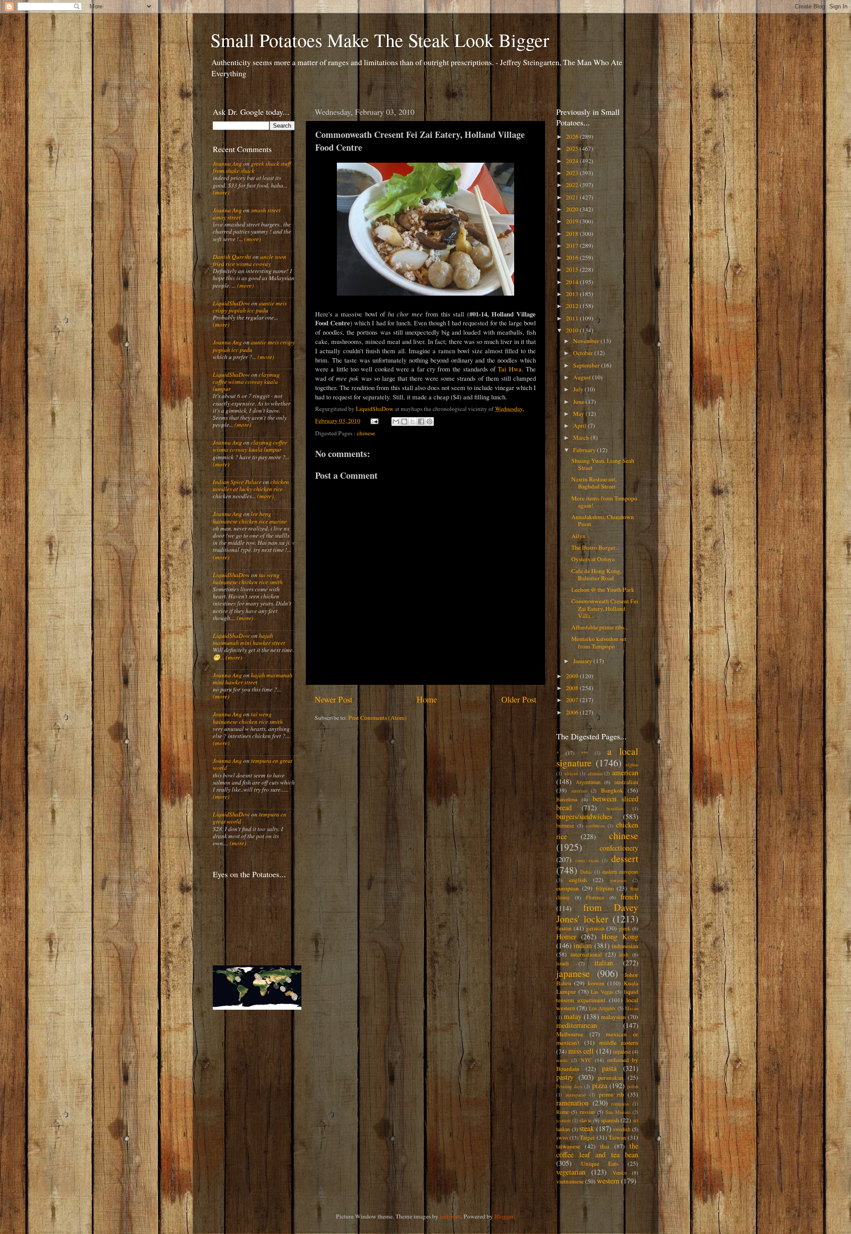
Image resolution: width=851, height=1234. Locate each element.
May (579, 414)
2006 (573, 712)
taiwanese (568, 1146)
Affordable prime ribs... (599, 627)
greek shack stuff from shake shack (252, 167)
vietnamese (570, 1181)
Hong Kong (619, 936)
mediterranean (576, 1025)
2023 (573, 173)
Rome (562, 1111)
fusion (564, 928)
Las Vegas (602, 991)
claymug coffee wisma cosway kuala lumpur (246, 382)
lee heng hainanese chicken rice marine (250, 517)
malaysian (613, 1017)
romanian (620, 1104)
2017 (573, 246)
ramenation (572, 1103)
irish (623, 954)
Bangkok (612, 790)
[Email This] (395, 421)
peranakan (610, 1078)
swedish (621, 1128)
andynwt (450, 1216)
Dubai (586, 872)
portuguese (576, 1095)
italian (603, 963)
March (581, 437)
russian (587, 1111)
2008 (573, 688)
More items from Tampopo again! (604, 501)
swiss (562, 1137)
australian (626, 782)
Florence (595, 897)
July (579, 389)
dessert (624, 858)
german (595, 928)
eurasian (618, 880)
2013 (573, 294)
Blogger (504, 1216)
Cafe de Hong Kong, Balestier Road (596, 574)
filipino (605, 888)
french (629, 897)
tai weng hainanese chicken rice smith (248, 578)
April (580, 426)
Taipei (587, 1137)
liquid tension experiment (597, 996)
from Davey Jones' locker (597, 913)
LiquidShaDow (231, 303)
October (583, 353)
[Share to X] (412, 421)
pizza (599, 1085)
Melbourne (569, 1034)
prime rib (611, 1094)
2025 (573, 148)
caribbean (595, 826)
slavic (585, 1120)
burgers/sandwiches (584, 816)
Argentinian (588, 781)
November (587, 341)
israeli (562, 963)
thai (604, 1146)
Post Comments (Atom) (377, 718)
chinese (366, 433)
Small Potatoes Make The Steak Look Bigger (380, 39)
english (578, 880)
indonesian (625, 946)
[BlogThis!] (404, 421)
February (585, 450)
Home (427, 699)
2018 (573, 234)
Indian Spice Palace (237, 482)
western (608, 1181)
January (583, 661)
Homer (566, 936)
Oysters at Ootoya (593, 559)
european (567, 888)
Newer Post (333, 699)
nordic (562, 1060)
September (587, 365)
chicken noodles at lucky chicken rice (251, 485)
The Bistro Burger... (595, 547)
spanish (610, 1120)
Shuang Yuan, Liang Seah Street (602, 464)
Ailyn (578, 536)
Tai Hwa (509, 368)
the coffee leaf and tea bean (597, 1150)
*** (584, 753)
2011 (573, 318)
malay (573, 1016)
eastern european (620, 871)
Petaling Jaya (569, 1086)
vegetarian (571, 1172)
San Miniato (617, 1112)
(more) (221, 192)
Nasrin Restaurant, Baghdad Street (594, 482)
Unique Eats (600, 1164)
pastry (565, 1077)
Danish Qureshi (232, 257)
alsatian (595, 773)
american (625, 772)
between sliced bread (597, 803)
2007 (573, 700)
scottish (563, 1120)
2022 (573, 185)
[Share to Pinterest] (429, 421)
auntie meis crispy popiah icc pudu (250, 306)
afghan (631, 764)
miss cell (581, 1051)
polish (632, 1086)
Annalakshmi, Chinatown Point (602, 520)
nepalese (622, 1051)
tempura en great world (253, 764)
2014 (573, 282)
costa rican (586, 860)
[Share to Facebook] (421, 421)
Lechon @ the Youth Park (602, 590)
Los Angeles (602, 1007)
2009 (573, 676)
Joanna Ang (227, 164)
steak (586, 1128)
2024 (573, 161)
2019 (573, 221)
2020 (573, 209)
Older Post (518, 699)
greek (624, 928)
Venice (620, 1172)
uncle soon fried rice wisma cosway (249, 260)
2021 (573, 197)
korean (596, 983)
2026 (573, 137)
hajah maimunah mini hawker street (249, 639)
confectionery (619, 848)
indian (583, 945)
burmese (565, 825)
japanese (573, 973)
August (582, 377)
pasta (609, 1068)
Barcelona (566, 799)
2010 (573, 330)
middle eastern (618, 1043)
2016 (573, 258)
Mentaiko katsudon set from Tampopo (598, 642)
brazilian (614, 808)
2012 (573, 306)
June (579, 402)
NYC (586, 1059)
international (586, 954)
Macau (631, 1008)
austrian (578, 791)
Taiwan (617, 1137)
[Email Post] (374, 421)
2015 (573, 269)
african (571, 773)
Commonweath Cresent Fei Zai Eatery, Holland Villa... (604, 608)
